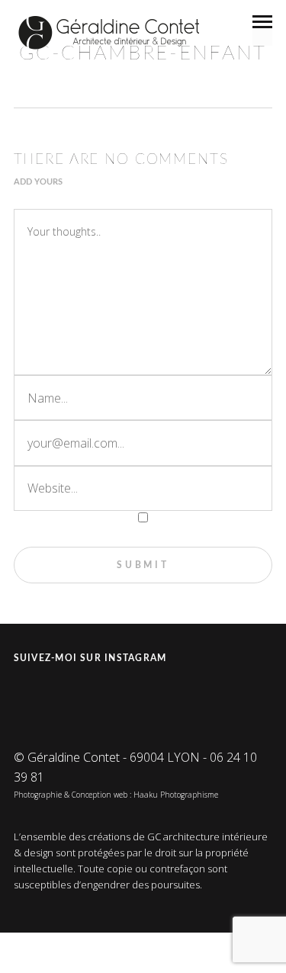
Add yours (38, 182)
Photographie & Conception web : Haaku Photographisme (116, 794)
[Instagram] (27, 695)
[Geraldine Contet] (109, 33)
